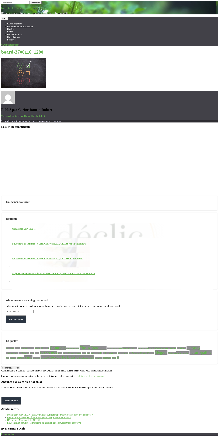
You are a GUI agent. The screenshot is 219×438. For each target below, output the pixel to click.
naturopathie (201, 352)
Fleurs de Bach (48, 352)
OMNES (20, 358)
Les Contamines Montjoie (138, 353)
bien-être (45, 348)
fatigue (32, 353)
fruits (60, 353)
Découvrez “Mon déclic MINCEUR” (24, 420)
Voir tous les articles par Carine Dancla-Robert (23, 116)
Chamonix (58, 348)
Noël (7, 358)
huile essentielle (96, 353)
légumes (150, 353)
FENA (37, 353)
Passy (28, 357)
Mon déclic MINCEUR (23, 229)
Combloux (98, 348)
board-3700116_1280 (22, 52)
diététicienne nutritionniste (165, 348)
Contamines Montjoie (114, 348)
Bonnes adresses (14, 34)
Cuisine (10, 29)
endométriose (12, 353)
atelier (17, 348)
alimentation (10, 348)
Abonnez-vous (16, 319)
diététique (181, 348)
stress (114, 358)
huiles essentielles (109, 353)
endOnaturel (24, 353)
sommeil (107, 358)
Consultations (13, 37)
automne (38, 348)
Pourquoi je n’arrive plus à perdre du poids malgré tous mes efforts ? (39, 417)
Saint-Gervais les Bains (58, 357)
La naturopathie (14, 23)
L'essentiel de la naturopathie (14, 8)
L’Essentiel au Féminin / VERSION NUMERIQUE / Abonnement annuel (49, 243)
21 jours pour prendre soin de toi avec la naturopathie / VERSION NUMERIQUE (53, 273)
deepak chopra (143, 348)
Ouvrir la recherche (10, 44)
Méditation (172, 353)
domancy (193, 348)
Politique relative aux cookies (90, 376)
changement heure (72, 348)
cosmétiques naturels (129, 348)
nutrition (13, 358)
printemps (36, 358)
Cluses (85, 347)
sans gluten (98, 358)
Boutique (11, 39)
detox (151, 348)
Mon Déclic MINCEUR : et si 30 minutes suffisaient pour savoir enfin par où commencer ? (50, 414)
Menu (4, 18)
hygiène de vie (123, 353)
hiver (88, 353)
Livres (10, 31)
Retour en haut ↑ (9, 434)
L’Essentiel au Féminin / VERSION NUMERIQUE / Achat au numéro (47, 258)
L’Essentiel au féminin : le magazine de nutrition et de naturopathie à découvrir (44, 422)
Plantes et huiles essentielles (20, 26)
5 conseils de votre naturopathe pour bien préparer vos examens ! (31, 121)
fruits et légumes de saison (72, 353)
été (118, 357)
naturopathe (182, 352)
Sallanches (85, 357)
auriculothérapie (27, 348)
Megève (161, 352)
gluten (84, 353)
